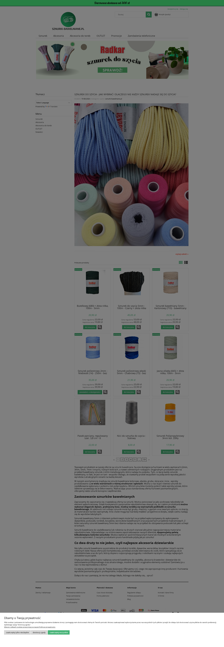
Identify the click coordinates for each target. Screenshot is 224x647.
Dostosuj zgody (39, 632)
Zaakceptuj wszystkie (59, 632)
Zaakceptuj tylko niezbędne (17, 632)
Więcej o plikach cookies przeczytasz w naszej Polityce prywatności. (29, 627)
